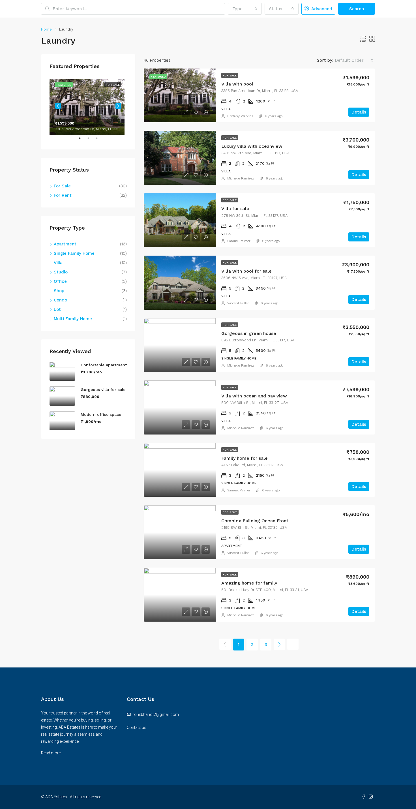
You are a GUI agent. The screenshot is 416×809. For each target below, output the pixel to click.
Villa (58, 262)
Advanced (321, 8)
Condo (60, 300)
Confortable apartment (104, 365)
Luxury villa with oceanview (251, 146)
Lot (57, 309)
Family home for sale (244, 458)
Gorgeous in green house (248, 333)
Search (356, 8)
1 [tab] (82, 140)
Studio (61, 272)
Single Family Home (74, 253)
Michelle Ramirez (240, 178)
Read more (51, 753)
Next (118, 106)
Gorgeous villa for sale (103, 389)
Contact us (136, 727)
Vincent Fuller (238, 303)
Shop (59, 290)
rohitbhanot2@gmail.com (156, 714)
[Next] (279, 644)
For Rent (230, 512)
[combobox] (245, 9)
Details (358, 112)
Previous (58, 106)
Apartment (65, 244)
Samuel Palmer (238, 241)
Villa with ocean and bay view (254, 396)
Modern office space (101, 414)
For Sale (230, 75)
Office (60, 281)
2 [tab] (91, 140)
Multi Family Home (73, 318)
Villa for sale (235, 208)
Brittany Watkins (240, 116)
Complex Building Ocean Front (254, 520)
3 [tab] (99, 140)
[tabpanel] (88, 106)
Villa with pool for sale (246, 271)
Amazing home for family (249, 583)
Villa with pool (237, 84)
